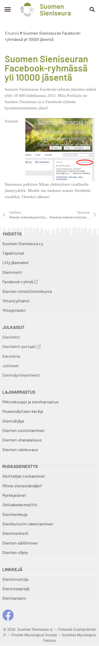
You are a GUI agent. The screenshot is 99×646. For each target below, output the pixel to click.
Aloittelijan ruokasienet (23, 476)
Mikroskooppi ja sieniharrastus (30, 401)
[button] (7, 9)
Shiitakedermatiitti (20, 504)
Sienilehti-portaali (19, 346)
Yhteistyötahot (16, 300)
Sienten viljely (15, 552)
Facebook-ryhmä (18, 281)
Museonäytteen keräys (22, 411)
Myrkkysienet (14, 495)
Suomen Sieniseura (55, 9)
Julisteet (10, 365)
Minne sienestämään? (22, 485)
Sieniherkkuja (14, 514)
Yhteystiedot (14, 310)
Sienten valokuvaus (20, 449)
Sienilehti (11, 336)
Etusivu (12, 33)
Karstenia (11, 356)
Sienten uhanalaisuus (22, 439)
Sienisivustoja (15, 579)
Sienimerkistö (15, 533)
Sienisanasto (14, 598)
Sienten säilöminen (20, 542)
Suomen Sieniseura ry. (23, 243)
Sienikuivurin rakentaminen (27, 523)
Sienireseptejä (15, 588)
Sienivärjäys (13, 420)
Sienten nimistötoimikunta (27, 291)
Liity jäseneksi (15, 262)
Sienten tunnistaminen (23, 430)
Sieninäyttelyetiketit (21, 375)
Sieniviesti (12, 272)
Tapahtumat (13, 253)
